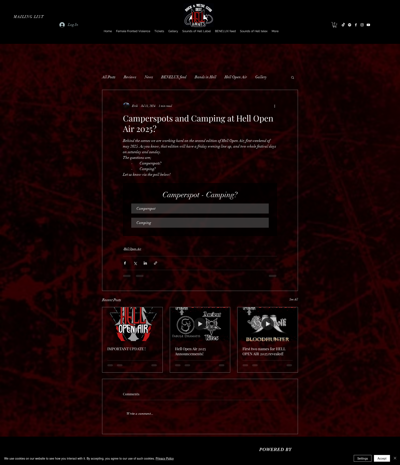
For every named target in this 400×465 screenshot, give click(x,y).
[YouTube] (368, 25)
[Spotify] (350, 25)
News (149, 77)
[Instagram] (362, 25)
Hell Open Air (236, 77)
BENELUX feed (173, 77)
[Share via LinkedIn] (145, 263)
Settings (362, 458)
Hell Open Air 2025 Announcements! (190, 351)
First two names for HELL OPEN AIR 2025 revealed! (264, 351)
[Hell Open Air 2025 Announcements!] (200, 324)
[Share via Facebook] (125, 263)
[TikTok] (343, 25)
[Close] (395, 458)
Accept (382, 458)
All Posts (108, 77)
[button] (29, 17)
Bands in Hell (205, 77)
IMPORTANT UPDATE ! (126, 348)
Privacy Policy (165, 458)
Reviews (130, 77)
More (259, 77)
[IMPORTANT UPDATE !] (132, 324)
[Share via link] (156, 263)
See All (293, 299)
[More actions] (274, 105)
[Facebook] (356, 25)
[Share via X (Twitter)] (135, 263)
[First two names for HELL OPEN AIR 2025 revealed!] (268, 324)
